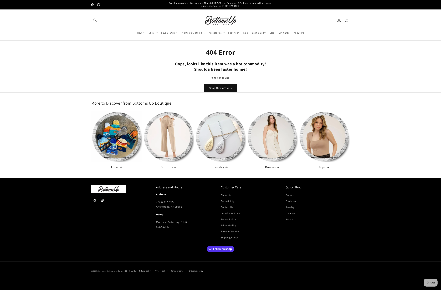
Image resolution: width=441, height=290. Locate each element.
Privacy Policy (228, 225)
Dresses (270, 167)
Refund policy (145, 271)
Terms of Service (230, 231)
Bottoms (167, 167)
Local (115, 167)
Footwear (291, 201)
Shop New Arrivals (220, 88)
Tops (322, 167)
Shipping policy (196, 271)
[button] (95, 20)
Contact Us (227, 207)
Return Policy (228, 219)
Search (289, 219)
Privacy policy (161, 271)
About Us (226, 195)
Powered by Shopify (127, 271)
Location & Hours (230, 213)
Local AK (290, 213)
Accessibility (227, 201)
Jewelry (218, 167)
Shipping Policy (229, 237)
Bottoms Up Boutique (108, 271)
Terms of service (178, 271)
